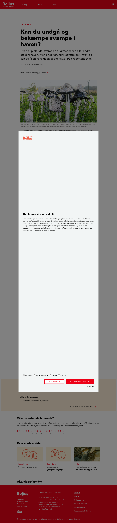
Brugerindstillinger (41, 375)
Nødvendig (28, 375)
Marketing (63, 375)
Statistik (54, 375)
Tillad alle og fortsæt (79, 382)
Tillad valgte (54, 382)
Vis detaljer (90, 386)
